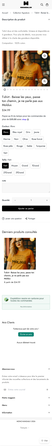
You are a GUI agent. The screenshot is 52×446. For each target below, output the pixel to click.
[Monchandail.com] (26, 4)
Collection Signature (21, 12)
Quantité (6, 200)
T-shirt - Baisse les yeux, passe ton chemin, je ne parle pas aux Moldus (19, 275)
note (4, 180)
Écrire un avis (26, 334)
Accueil (5, 12)
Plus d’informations (26, 306)
